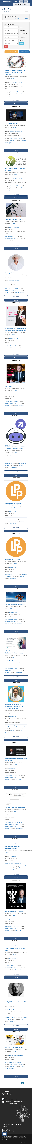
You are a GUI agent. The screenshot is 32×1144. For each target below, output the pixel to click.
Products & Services (16, 92)
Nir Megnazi (12, 716)
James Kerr (12, 919)
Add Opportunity (24, 52)
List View (17, 19)
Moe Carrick (12, 511)
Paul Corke (12, 768)
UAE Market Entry (10, 1017)
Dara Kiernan (13, 612)
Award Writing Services (11, 288)
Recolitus (27, 1142)
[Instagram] (25, 1)
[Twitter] (22, 1)
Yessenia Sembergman (15, 82)
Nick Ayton (12, 1010)
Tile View (25, 19)
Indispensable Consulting (12, 926)
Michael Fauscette (14, 227)
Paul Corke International (11, 775)
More (12, 78)
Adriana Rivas (13, 456)
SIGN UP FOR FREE (19, 4)
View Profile (16, 100)
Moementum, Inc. (9, 519)
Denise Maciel (13, 815)
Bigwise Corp (8, 463)
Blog (3, 1124)
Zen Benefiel (12, 958)
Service (12, 94)
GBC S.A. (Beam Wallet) (11, 346)
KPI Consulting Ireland (11, 619)
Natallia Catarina (13, 338)
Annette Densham (14, 280)
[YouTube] (27, 1)
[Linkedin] (20, 1)
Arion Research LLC (10, 236)
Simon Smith (12, 856)
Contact (16, 104)
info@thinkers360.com (12, 1)
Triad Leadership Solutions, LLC (13, 1062)
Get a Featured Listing (11, 52)
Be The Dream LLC (10, 965)
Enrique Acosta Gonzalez (16, 1055)
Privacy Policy (10, 1124)
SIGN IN (25, 4)
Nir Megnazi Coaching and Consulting (15, 726)
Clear (6, 46)
